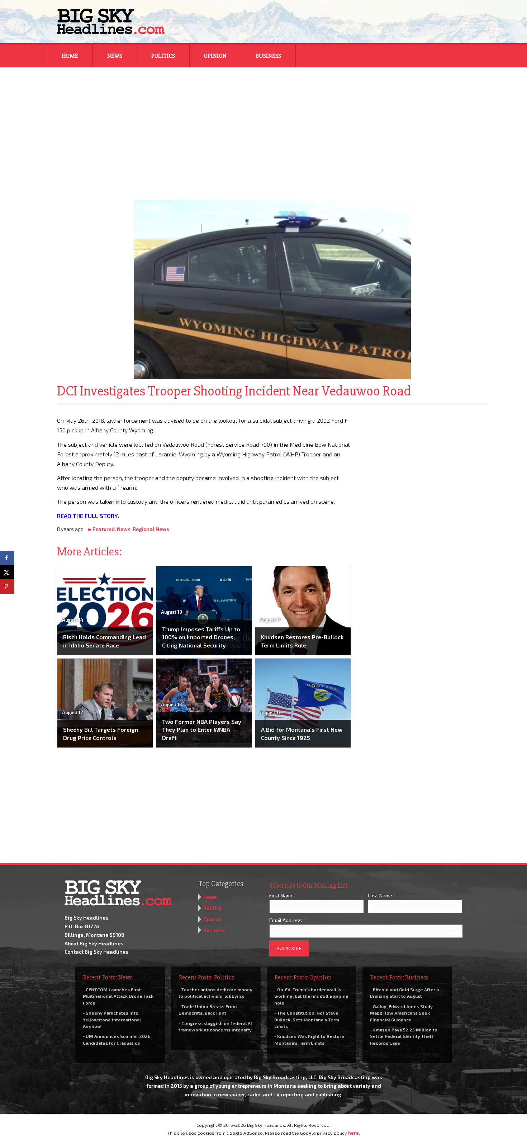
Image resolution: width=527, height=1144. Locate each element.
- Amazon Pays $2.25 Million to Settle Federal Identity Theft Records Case (403, 1036)
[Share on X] (7, 572)
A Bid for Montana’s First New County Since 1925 (301, 733)
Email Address (287, 920)
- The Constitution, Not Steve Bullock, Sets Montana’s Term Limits (306, 1019)
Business (268, 56)
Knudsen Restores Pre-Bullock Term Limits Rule (302, 640)
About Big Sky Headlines (94, 943)
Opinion (215, 56)
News (114, 56)
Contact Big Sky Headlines (96, 952)
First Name (283, 895)
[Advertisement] (263, 129)
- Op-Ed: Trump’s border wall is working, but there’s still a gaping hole (311, 996)
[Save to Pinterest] (7, 586)
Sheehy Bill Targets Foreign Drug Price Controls (100, 733)
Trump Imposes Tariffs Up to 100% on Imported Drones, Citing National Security (201, 637)
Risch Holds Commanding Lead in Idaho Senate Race (104, 640)
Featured (103, 529)
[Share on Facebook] (7, 558)
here (353, 1133)
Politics (163, 56)
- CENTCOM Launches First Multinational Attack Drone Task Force (118, 996)
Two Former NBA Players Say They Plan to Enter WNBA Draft (201, 729)
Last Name (382, 895)
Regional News (151, 529)
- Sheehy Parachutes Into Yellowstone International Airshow (112, 1019)
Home (70, 56)
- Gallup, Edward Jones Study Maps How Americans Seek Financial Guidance (401, 1012)
